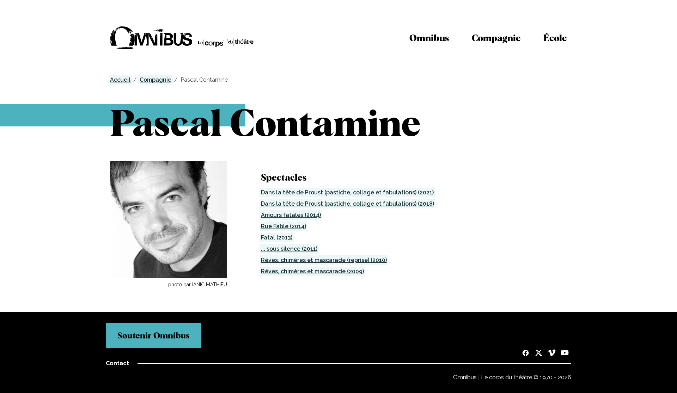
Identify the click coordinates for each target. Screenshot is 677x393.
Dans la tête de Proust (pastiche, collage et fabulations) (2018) (347, 203)
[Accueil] (182, 38)
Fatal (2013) (276, 237)
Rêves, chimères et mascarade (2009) (312, 271)
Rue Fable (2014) (283, 226)
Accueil (120, 79)
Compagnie (496, 37)
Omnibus (429, 37)
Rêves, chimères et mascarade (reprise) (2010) (324, 260)
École (555, 37)
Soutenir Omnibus (153, 335)
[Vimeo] (551, 353)
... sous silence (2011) (289, 248)
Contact (117, 363)
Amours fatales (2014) (291, 215)
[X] (538, 353)
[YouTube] (564, 353)
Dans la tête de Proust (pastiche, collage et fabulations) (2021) (347, 192)
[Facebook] (525, 353)
